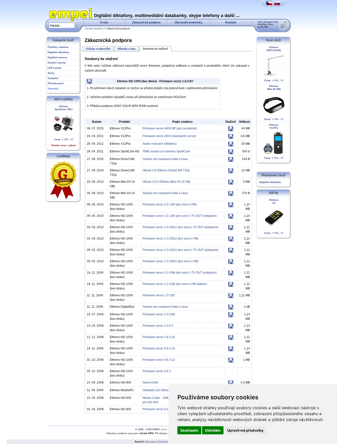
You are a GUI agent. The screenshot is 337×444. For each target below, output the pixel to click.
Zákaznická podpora (146, 22)
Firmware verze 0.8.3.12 (159, 360)
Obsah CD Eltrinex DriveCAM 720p (166, 170)
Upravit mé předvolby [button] (245, 430)
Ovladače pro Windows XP (160, 390)
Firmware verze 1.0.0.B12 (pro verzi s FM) (170, 238)
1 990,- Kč (274, 64)
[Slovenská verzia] (277, 3)
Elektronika (150, 442)
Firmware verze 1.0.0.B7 (159, 295)
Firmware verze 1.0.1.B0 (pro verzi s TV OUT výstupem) (180, 216)
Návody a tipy (126, 48)
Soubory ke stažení (155, 48)
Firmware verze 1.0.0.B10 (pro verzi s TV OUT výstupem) (180, 250)
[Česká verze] (269, 3)
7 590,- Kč (274, 216)
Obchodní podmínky (189, 22)
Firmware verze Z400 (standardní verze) (169, 136)
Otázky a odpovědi (98, 48)
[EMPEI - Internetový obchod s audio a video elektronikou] (69, 9)
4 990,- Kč (274, 141)
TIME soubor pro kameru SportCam (166, 151)
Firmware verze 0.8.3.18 (159, 348)
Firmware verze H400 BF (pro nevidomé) (170, 128)
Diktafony (163, 442)
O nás (104, 22)
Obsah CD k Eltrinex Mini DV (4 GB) (166, 181)
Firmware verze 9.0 (155, 409)
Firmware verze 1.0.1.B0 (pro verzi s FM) (170, 204)
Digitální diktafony (269, 182)
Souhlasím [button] (189, 430)
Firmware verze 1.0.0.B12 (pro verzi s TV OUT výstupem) (180, 227)
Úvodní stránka (93, 28)
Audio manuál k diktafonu (160, 143)
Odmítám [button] (213, 430)
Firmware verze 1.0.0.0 (158, 325)
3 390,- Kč (64, 126)
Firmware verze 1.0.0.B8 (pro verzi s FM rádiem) (175, 284)
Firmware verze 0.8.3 (157, 371)
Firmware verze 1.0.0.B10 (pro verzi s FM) (170, 261)
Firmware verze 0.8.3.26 (159, 337)
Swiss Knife (150, 382)
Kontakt (230, 22)
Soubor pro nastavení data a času (165, 159)
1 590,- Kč (274, 103)
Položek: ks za (268, 24)
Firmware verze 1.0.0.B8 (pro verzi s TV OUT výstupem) (180, 272)
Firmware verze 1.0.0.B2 (159, 314)
